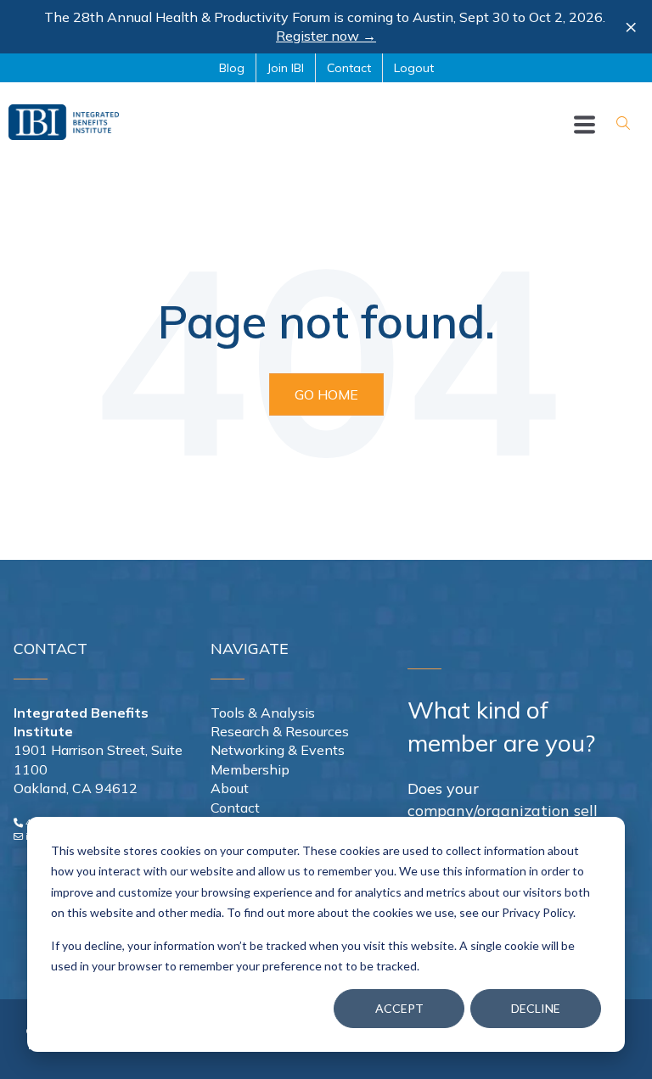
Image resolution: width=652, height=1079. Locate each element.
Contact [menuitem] (349, 67)
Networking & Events (278, 749)
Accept (399, 1008)
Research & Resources (280, 731)
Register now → (326, 35)
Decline (535, 1008)
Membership (250, 769)
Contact (235, 807)
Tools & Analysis (263, 712)
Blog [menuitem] (231, 67)
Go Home (326, 394)
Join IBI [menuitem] (285, 67)
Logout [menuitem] (414, 67)
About (230, 788)
